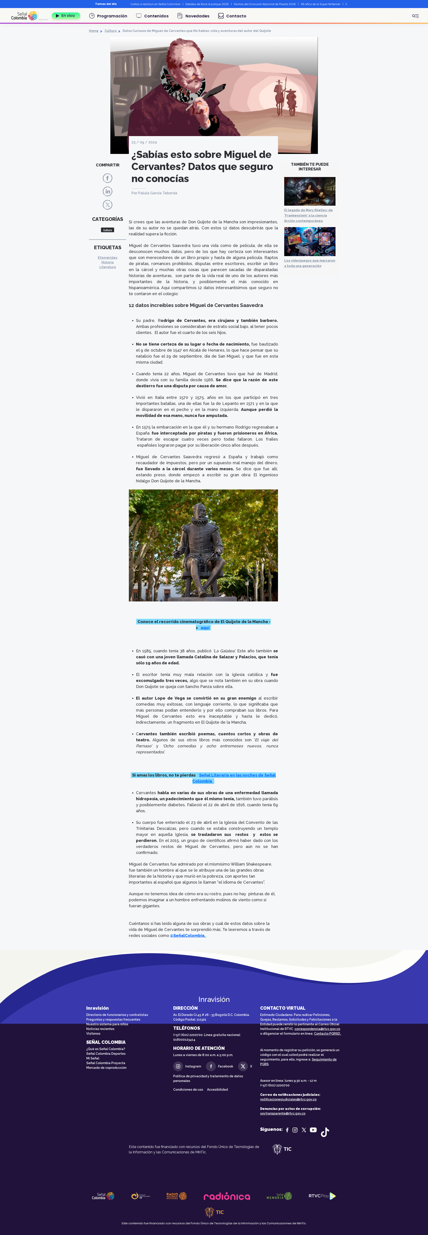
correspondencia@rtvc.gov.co (317, 1029)
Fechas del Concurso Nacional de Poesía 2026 (265, 4)
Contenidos (156, 16)
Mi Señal (92, 1058)
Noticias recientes (100, 1029)
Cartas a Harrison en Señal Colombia (155, 4)
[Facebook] (107, 178)
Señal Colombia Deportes (106, 1053)
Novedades (197, 16)
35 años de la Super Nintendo (320, 4)
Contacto (236, 16)
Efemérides (107, 257)
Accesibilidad (217, 1089)
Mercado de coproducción (106, 1067)
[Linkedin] (107, 191)
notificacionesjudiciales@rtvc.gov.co (288, 1099)
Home (94, 31)
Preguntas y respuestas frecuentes (113, 1019)
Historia (107, 262)
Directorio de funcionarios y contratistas (117, 1015)
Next (350, 4)
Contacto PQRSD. (327, 1033)
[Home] (29, 16)
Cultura (111, 31)
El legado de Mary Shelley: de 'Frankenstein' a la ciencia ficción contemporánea (308, 215)
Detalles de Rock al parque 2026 (207, 4)
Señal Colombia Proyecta (105, 1063)
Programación (112, 16)
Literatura (107, 267)
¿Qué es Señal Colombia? (105, 1049)
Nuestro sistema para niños (107, 1024)
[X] (107, 204)
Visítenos (93, 1033)
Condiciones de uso (188, 1089)
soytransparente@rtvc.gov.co (282, 1113)
